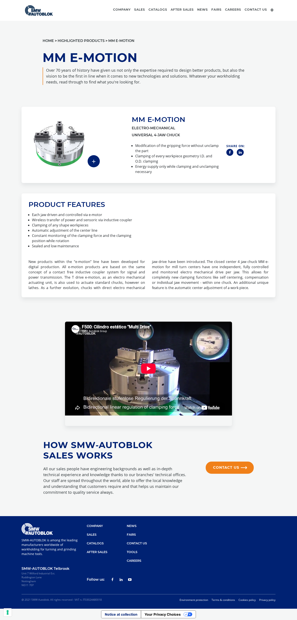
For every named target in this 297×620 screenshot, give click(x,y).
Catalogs (95, 543)
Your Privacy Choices (163, 614)
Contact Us (256, 10)
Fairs (216, 10)
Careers (233, 10)
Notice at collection (121, 614)
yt (129, 579)
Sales (92, 535)
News (202, 10)
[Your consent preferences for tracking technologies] (7, 612)
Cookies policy (247, 600)
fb (112, 579)
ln (121, 579)
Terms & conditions (223, 600)
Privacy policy (267, 600)
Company (95, 526)
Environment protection (194, 600)
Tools (132, 552)
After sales (182, 10)
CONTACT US (226, 467)
